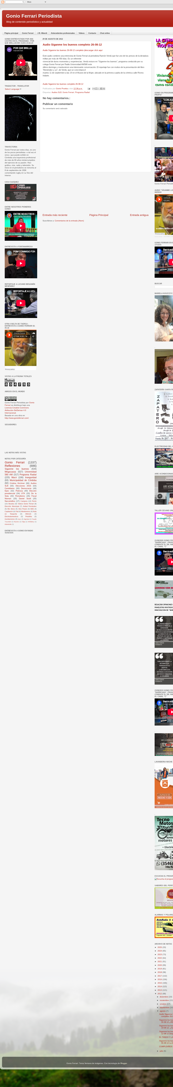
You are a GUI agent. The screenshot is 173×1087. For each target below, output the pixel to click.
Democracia (26, 488)
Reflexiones (12, 465)
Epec (7, 491)
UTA (23, 493)
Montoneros (25, 511)
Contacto (92, 33)
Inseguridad (30, 477)
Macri (14, 477)
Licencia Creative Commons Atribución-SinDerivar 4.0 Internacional (17, 410)
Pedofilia (28, 516)
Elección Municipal (12, 506)
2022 (160, 958)
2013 (160, 990)
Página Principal (98, 215)
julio (162, 1051)
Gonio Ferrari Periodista (34, 16)
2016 (160, 979)
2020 (160, 965)
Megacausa (10, 471)
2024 (160, 951)
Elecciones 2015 (23, 486)
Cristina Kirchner (17, 483)
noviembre (164, 1000)
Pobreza (19, 491)
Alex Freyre (22, 509)
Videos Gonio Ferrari (26, 504)
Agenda (26, 519)
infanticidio (8, 524)
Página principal (11, 33)
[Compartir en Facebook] (101, 88)
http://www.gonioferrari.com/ (17, 418)
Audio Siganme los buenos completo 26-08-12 (72, 44)
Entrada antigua (139, 215)
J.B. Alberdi (42, 33)
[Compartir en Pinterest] (104, 88)
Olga (23, 521)
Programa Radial (82, 92)
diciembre (164, 997)
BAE (32, 509)
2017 (160, 976)
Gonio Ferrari (28, 33)
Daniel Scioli (25, 499)
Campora (24, 501)
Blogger (123, 1063)
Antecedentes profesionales (63, 33)
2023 (160, 954)
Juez (19, 519)
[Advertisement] (95, 193)
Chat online (105, 33)
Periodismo (20, 496)
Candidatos (9, 488)
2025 (160, 947)
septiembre (165, 1007)
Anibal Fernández (30, 506)
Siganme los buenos (17, 469)
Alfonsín (28, 514)
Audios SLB (56, 92)
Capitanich (9, 511)
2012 (160, 994)
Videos (81, 33)
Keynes (16, 521)
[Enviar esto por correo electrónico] (93, 88)
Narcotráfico (10, 501)
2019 (160, 969)
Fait (17, 511)
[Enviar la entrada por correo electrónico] (89, 89)
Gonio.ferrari (158, 236)
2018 (160, 972)
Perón (34, 501)
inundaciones (10, 519)
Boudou (11, 504)
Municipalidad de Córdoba (23, 480)
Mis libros (11, 509)
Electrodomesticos (11, 516)
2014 (160, 986)
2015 (160, 983)
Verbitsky (31, 521)
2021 (160, 962)
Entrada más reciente (55, 215)
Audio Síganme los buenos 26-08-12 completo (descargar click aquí (72, 50)
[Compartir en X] (98, 88)
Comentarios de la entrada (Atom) (69, 221)
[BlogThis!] (96, 88)
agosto (163, 1011)
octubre (163, 1004)
